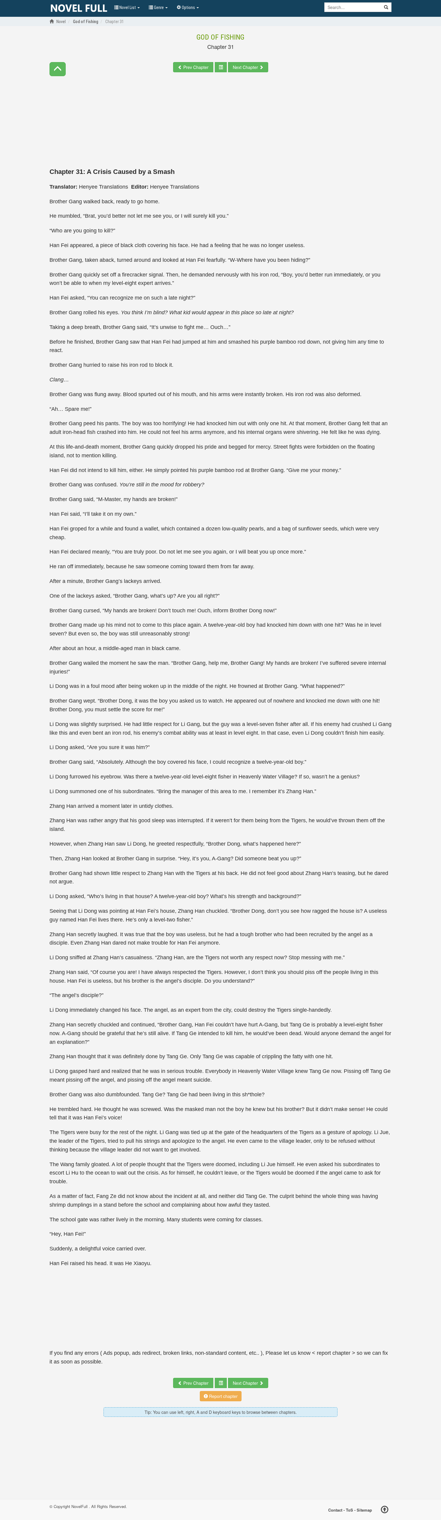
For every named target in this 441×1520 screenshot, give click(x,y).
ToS (349, 1510)
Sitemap (364, 1510)
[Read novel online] (79, 8)
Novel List (127, 7)
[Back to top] (385, 1510)
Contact (335, 1510)
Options (188, 7)
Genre (159, 7)
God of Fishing (220, 37)
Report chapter (223, 1396)
